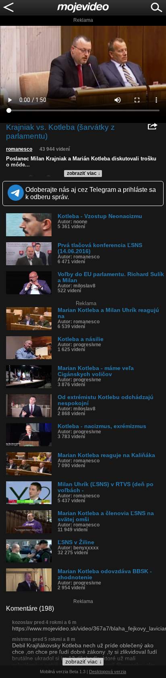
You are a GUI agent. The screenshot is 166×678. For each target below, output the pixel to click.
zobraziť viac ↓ (83, 173)
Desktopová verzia (107, 671)
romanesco (19, 149)
